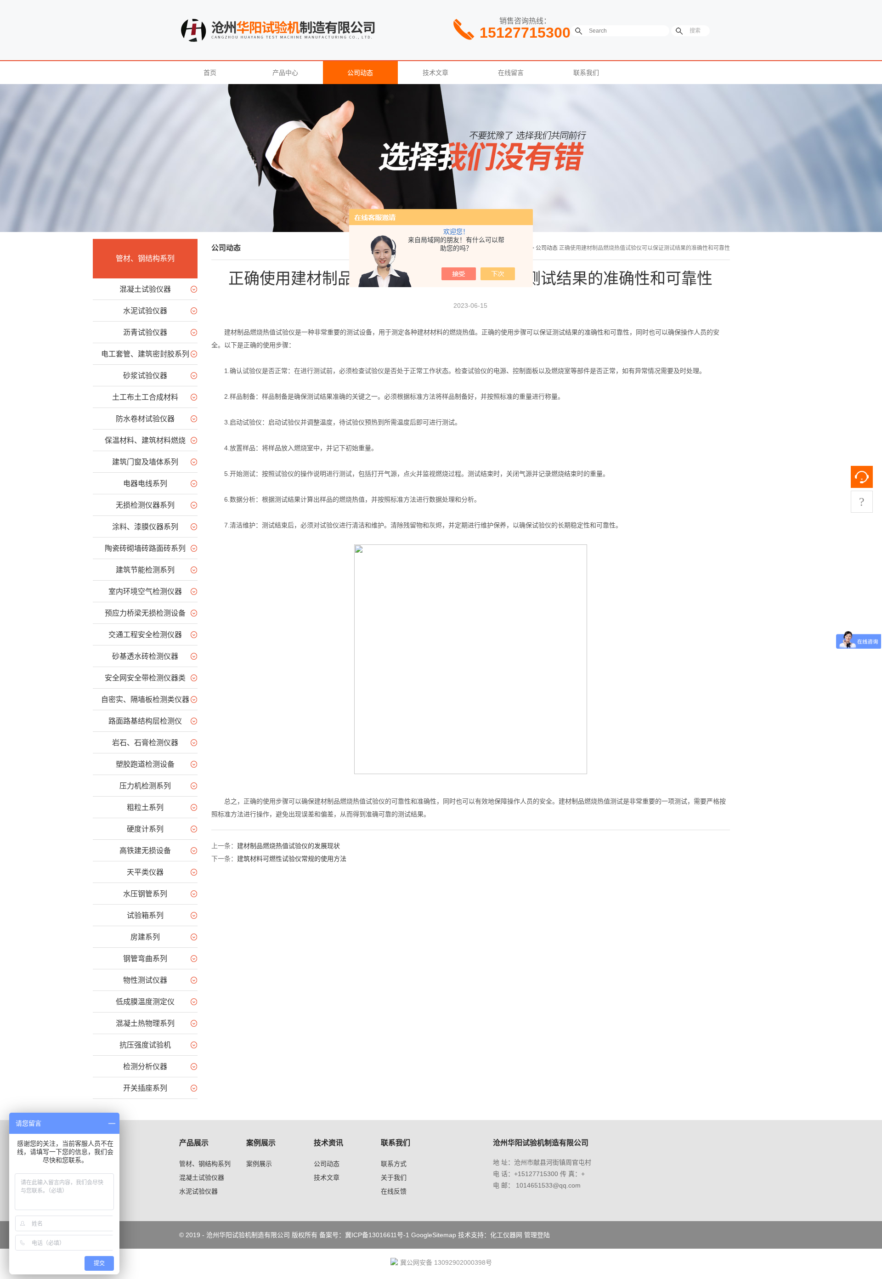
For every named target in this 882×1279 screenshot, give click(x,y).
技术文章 (435, 72)
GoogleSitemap (433, 1235)
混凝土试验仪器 (145, 289)
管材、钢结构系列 (145, 258)
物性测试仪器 (145, 980)
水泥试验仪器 (145, 311)
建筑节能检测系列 (145, 570)
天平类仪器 (145, 872)
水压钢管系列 (145, 894)
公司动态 (360, 72)
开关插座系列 (145, 1088)
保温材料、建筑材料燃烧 (145, 440)
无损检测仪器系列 (145, 505)
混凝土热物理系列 (145, 1023)
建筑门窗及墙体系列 (145, 462)
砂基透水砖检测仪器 (145, 656)
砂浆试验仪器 (145, 375)
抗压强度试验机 (145, 1045)
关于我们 (394, 1177)
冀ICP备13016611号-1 (377, 1235)
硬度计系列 (145, 829)
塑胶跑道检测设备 (145, 764)
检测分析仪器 (145, 1066)
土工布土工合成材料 (145, 397)
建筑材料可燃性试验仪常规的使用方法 (291, 858)
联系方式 (394, 1163)
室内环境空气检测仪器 (145, 591)
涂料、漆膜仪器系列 (145, 527)
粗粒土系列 (145, 807)
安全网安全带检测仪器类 (145, 678)
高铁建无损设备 (145, 851)
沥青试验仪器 (145, 332)
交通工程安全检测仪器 (145, 635)
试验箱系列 (145, 915)
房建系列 (145, 937)
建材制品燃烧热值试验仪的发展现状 (288, 845)
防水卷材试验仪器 (145, 419)
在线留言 (511, 72)
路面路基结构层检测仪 (145, 721)
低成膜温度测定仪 (145, 1002)
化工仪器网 (506, 1235)
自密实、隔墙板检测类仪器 (145, 699)
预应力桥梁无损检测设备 (145, 613)
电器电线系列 (145, 483)
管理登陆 (537, 1235)
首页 (210, 72)
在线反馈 (394, 1191)
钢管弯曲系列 (145, 958)
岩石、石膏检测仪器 (145, 743)
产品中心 (285, 72)
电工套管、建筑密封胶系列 (145, 354)
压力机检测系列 (145, 786)
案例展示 (259, 1163)
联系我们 (586, 72)
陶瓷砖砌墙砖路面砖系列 (145, 548)
